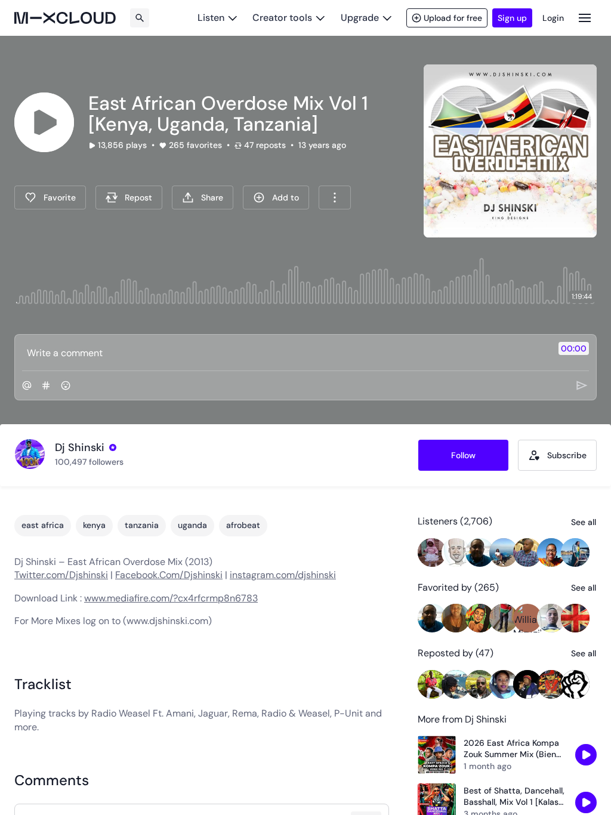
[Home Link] (65, 18)
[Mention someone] (27, 385)
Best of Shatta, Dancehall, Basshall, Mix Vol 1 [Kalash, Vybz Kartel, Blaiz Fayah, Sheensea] (514, 796)
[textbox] (285, 352)
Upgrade (360, 17)
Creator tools (282, 17)
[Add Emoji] (65, 385)
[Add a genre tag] (46, 385)
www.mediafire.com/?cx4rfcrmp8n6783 (171, 598)
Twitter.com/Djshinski (61, 575)
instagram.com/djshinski (283, 575)
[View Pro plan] (112, 447)
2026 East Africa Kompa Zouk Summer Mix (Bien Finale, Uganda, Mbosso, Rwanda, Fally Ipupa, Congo (511, 749)
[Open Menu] (585, 18)
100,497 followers (89, 461)
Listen (211, 17)
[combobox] (335, 197)
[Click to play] (44, 122)
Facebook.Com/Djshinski (169, 575)
